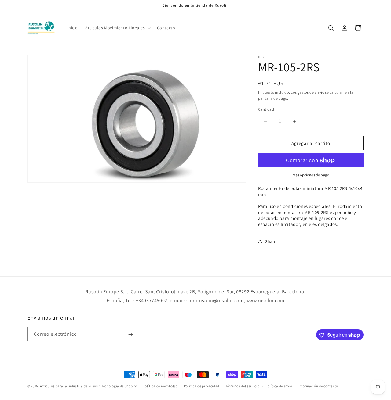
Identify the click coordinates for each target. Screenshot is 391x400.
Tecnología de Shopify (119, 386)
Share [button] (270, 241)
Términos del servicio (242, 386)
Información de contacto (318, 386)
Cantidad (266, 109)
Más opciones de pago (311, 175)
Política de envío (278, 386)
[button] (117, 27)
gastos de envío (311, 92)
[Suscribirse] (130, 334)
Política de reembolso (160, 386)
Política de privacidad (201, 386)
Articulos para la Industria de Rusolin (70, 386)
